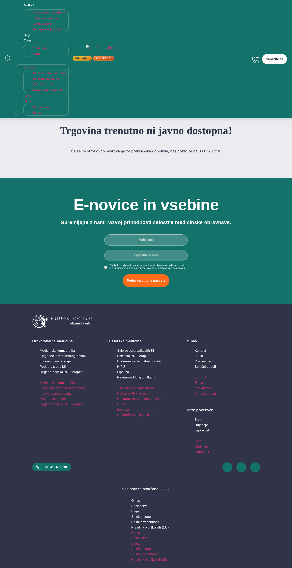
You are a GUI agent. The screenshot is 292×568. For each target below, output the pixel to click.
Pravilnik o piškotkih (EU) (150, 527)
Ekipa (37, 53)
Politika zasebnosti (145, 522)
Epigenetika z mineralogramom (63, 356)
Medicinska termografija (57, 350)
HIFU (121, 366)
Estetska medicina (46, 18)
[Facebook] (241, 467)
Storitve (29, 4)
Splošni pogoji (205, 366)
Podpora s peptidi (53, 366)
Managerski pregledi (47, 29)
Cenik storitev (43, 23)
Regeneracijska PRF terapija (61, 372)
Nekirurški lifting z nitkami (136, 377)
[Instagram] (227, 467)
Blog (27, 35)
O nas (28, 40)
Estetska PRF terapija (133, 356)
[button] (42, 59)
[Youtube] (255, 467)
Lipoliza (123, 372)
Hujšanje (201, 425)
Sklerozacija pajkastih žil (135, 350)
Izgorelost (202, 430)
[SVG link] (146, 322)
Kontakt (200, 350)
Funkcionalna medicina (49, 12)
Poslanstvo (41, 48)
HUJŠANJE (82, 58)
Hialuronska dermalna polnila (139, 361)
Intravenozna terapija (55, 361)
